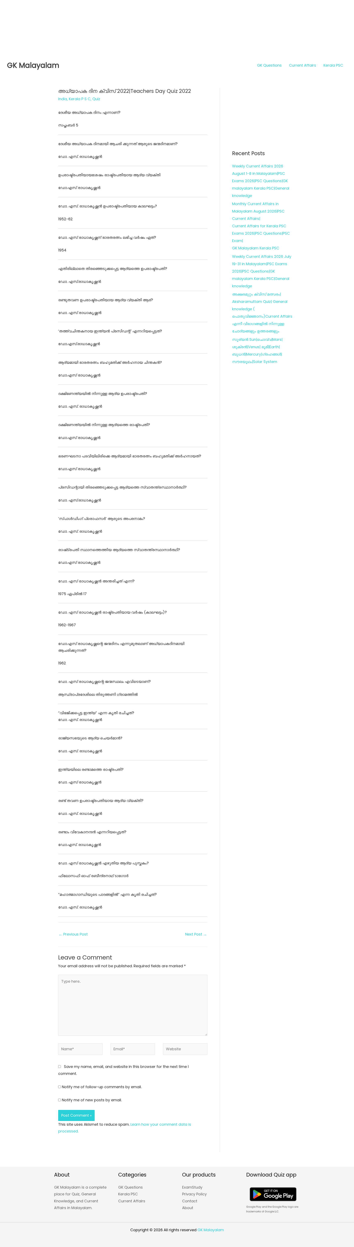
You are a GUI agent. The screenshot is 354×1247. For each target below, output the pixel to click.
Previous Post (73, 934)
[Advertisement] (123, 28)
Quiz (96, 98)
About (187, 1207)
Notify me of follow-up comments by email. (102, 1086)
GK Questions (269, 65)
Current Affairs (302, 65)
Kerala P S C (80, 98)
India (62, 98)
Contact (189, 1201)
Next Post (196, 934)
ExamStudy (192, 1187)
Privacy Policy (194, 1194)
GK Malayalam (33, 65)
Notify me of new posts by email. (92, 1100)
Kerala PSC (333, 65)
